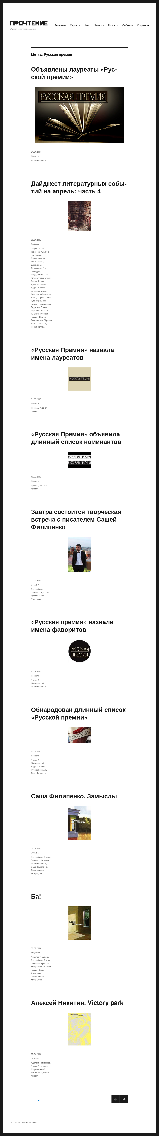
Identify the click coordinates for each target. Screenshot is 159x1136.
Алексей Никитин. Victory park (77, 1002)
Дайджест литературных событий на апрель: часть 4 (79, 187)
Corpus (34, 248)
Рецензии (60, 25)
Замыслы (35, 592)
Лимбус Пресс (38, 297)
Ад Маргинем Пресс (40, 1062)
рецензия (35, 963)
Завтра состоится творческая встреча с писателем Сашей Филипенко (76, 519)
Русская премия (38, 160)
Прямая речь (45, 303)
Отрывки (75, 25)
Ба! (36, 896)
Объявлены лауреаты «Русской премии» (74, 73)
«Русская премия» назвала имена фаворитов (72, 625)
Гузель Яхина (37, 281)
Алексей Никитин (39, 1065)
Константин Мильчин (41, 294)
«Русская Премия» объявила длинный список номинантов (76, 437)
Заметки (99, 25)
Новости (113, 25)
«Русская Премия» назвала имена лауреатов (72, 353)
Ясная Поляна (37, 326)
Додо (33, 287)
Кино (87, 25)
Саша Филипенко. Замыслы (74, 795)
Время (47, 856)
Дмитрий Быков (38, 284)
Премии (34, 407)
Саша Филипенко (39, 773)
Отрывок (45, 860)
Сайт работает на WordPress (25, 1122)
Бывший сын (37, 589)
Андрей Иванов (38, 766)
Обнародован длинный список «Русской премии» (78, 713)
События (127, 25)
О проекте (143, 25)
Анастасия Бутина (39, 956)
